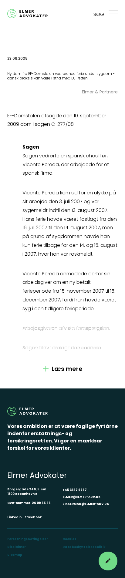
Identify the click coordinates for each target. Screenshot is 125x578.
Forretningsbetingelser (27, 539)
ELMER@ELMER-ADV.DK (81, 497)
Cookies (69, 539)
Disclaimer (16, 547)
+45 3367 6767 (74, 490)
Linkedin (14, 517)
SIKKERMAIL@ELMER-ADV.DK (85, 504)
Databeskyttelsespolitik (84, 547)
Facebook (33, 517)
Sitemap (14, 555)
